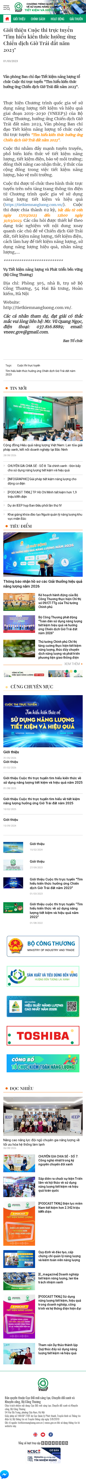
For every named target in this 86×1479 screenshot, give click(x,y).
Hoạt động (57, 19)
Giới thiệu (19, 19)
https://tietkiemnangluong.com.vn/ (34, 205)
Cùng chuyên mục (32, 686)
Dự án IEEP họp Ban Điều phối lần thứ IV (35, 505)
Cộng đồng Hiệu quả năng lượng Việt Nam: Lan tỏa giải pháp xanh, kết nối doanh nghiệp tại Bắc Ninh (42, 447)
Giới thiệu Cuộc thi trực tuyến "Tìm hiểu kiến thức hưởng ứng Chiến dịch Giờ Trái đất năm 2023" (56, 883)
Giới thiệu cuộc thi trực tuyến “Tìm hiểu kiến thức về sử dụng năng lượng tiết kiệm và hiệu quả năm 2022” (56, 910)
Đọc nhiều (22, 1088)
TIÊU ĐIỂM (21, 526)
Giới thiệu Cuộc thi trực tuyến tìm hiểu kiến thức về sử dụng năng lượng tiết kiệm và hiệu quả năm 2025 (43, 780)
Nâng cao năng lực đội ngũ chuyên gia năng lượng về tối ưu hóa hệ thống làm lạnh (41, 1142)
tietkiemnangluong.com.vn (30, 1422)
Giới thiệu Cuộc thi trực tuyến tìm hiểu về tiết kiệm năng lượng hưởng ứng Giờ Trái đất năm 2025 (41, 801)
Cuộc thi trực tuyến (28, 365)
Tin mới (18, 388)
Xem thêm (73, 664)
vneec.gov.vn (50, 1422)
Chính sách (38, 19)
